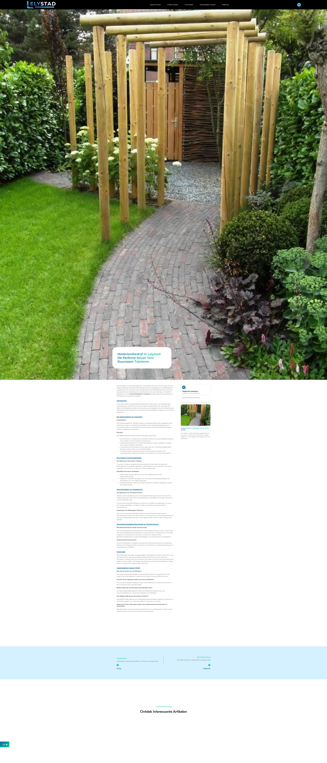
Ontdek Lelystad (172, 4)
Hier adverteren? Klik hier (191, 398)
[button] (299, 5)
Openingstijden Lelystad (207, 4)
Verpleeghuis (122, 658)
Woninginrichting (203, 657)
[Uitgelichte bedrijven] (184, 387)
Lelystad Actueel (155, 4)
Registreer (225, 4)
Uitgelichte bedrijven (190, 391)
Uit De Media (189, 4)
